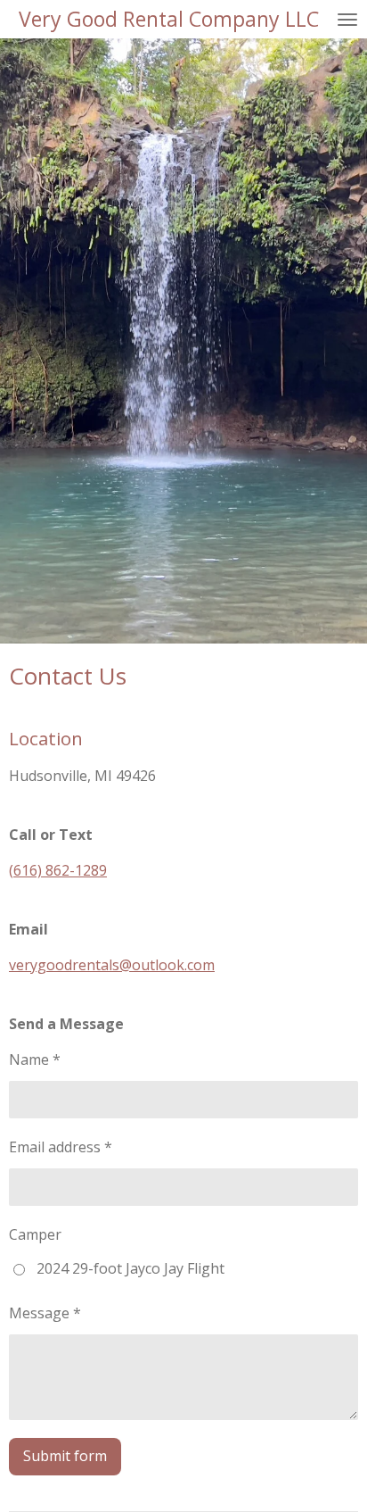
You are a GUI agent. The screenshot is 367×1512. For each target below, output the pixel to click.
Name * (35, 1059)
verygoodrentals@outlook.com (112, 965)
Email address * (60, 1147)
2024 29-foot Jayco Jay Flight (130, 1268)
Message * (45, 1313)
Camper (35, 1234)
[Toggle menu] (347, 19)
